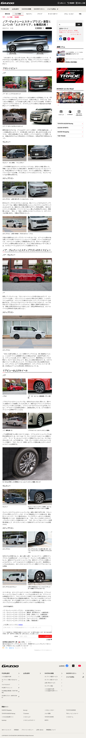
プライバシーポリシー (27, 729)
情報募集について (51, 729)
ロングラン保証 (49, 686)
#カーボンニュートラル (73, 32)
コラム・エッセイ (69, 14)
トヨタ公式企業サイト (8, 717)
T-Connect (26, 713)
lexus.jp (25, 710)
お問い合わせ (39, 729)
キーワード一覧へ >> (76, 34)
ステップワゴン (20, 61)
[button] (58, 105)
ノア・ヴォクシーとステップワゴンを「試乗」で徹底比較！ (21, 620)
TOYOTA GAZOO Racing (65, 123)
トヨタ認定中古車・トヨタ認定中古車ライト (51, 689)
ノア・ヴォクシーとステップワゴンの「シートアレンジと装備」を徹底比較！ (26, 616)
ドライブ (39, 14)
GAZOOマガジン (39, 9)
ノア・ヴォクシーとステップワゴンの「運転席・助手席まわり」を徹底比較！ (26, 612)
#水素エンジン (62, 32)
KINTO (46, 720)
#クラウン (70, 30)
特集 (80, 14)
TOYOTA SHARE (49, 717)
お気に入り (63, 3)
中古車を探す (5, 9)
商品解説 (17, 17)
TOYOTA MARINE (71, 710)
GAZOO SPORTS (63, 127)
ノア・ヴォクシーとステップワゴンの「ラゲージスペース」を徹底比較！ (25, 618)
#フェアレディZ (63, 30)
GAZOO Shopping (63, 132)
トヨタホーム (69, 717)
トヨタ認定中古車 (6, 676)
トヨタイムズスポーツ (29, 720)
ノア (33, 59)
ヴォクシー (40, 59)
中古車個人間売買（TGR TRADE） (10, 691)
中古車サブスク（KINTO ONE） (9, 696)
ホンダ (5, 61)
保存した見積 (81, 3)
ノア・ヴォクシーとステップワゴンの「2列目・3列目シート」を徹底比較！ (25, 614)
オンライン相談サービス (51, 676)
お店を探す (15, 9)
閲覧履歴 (72, 3)
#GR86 (76, 30)
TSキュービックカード (72, 713)
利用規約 (16, 729)
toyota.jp (4, 720)
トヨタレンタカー (49, 710)
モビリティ (29, 14)
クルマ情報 (18, 14)
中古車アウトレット (7, 687)
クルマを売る (51, 9)
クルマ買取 (48, 713)
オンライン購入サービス (51, 679)
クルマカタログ (6, 684)
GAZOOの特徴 (26, 9)
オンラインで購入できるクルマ (9, 680)
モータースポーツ (52, 14)
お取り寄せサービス (50, 682)
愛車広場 (7, 14)
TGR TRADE (62, 136)
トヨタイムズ (26, 717)
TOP (4, 17)
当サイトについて (6, 729)
